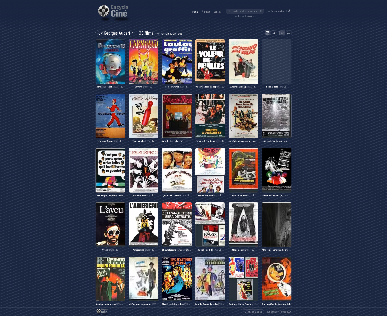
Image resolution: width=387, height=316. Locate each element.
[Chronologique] (267, 33)
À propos (206, 11)
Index (195, 11)
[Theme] (289, 11)
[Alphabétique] (274, 33)
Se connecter (277, 11)
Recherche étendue (171, 33)
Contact (217, 11)
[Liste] (288, 33)
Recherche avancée (246, 16)
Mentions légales (253, 311)
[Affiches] (282, 33)
